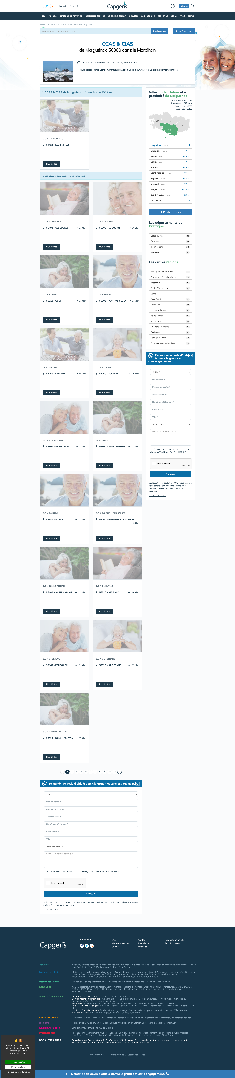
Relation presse (173, 943)
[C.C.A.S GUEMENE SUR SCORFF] (117, 490)
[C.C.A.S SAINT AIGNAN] (64, 563)
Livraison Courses (147, 998)
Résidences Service (49, 982)
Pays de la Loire (170, 337)
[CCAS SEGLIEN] (64, 344)
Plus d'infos (51, 164)
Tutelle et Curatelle (81, 991)
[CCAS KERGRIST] (117, 417)
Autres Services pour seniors (104, 1012)
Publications (102, 967)
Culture (113, 967)
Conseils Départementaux (148, 986)
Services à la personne (142, 16)
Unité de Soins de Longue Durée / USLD (92, 974)
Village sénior (98, 1017)
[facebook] (42, 6)
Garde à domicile (128, 998)
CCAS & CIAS (107, 996)
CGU (114, 939)
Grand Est (170, 304)
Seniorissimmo (79, 1040)
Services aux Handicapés (104, 1001)
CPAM (83, 989)
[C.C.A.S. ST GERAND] (117, 636)
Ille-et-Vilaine (170, 247)
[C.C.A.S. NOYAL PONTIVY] (64, 709)
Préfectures (168, 986)
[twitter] (47, 6)
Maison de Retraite (81, 972)
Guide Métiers (106, 1027)
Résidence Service (95, 16)
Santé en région (97, 986)
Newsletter (75, 6)
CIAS (96, 989)
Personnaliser (18, 1067)
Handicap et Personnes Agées (180, 964)
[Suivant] (119, 772)
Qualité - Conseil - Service (113, 1032)
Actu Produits (157, 964)
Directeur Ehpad (142, 976)
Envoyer (91, 893)
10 (109, 771)
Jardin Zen (171, 1022)
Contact (62, 6)
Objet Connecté (169, 1035)
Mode (105, 1022)
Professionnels (47, 1033)
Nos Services (78, 1035)
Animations (173, 974)
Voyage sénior (125, 1022)
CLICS (104, 989)
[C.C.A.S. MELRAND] (117, 563)
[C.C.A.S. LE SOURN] (117, 198)
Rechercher (159, 31)
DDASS (188, 986)
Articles (85, 964)
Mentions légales (120, 943)
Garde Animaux (108, 1010)
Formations (92, 1027)
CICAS (126, 996)
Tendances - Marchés (97, 1035)
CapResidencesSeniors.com (120, 1040)
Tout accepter (18, 1061)
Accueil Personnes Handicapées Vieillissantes (172, 972)
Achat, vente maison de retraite (144, 1035)
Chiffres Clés (113, 976)
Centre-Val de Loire (170, 288)
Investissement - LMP (152, 1032)
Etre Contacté (183, 31)
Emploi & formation (49, 1028)
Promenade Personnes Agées (165, 1005)
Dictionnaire (127, 976)
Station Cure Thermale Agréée (149, 1022)
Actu (42, 16)
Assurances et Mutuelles (120, 989)
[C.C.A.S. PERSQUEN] (64, 636)
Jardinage (122, 1010)
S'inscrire (184, 6)
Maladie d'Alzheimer (102, 972)
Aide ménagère (110, 998)
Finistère (170, 241)
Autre (155, 976)
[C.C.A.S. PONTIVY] (117, 271)
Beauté (113, 1022)
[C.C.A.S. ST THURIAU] (64, 417)
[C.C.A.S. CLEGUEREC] (64, 198)
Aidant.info (103, 1042)
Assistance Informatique (123, 1003)
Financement (134, 1032)
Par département (92, 981)
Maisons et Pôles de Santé (136, 1042)
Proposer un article (174, 939)
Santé (92, 967)
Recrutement (92, 1032)
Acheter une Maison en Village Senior (151, 981)
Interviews (95, 964)
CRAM (75, 989)
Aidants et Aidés (140, 964)
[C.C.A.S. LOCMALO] (117, 344)
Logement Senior (117, 16)
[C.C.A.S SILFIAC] (64, 490)
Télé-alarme (180, 1010)
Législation (100, 976)
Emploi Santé (78, 1027)
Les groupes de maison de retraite (130, 974)
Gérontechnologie (118, 1035)
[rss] (52, 6)
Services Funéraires (130, 1012)
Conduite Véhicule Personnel (134, 1005)
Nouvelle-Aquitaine (170, 326)
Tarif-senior (115, 1042)
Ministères (83, 986)
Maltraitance (175, 989)
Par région (77, 981)
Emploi (191, 16)
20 (114, 771)
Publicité (142, 946)
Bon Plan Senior (80, 967)
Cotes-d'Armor (170, 235)
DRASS (179, 986)
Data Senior (124, 967)
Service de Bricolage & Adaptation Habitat (151, 1010)
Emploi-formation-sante (84, 1042)
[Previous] (62, 772)
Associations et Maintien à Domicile (156, 1003)
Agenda (53, 16)
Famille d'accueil (157, 974)
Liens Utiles (45, 987)
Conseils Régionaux (124, 986)
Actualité (44, 965)
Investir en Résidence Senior (116, 981)
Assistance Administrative (96, 1003)
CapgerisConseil (96, 1040)
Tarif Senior (95, 1022)
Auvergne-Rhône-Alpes (170, 271)
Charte (115, 946)
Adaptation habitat (181, 1017)
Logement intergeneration (157, 1017)
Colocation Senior (134, 1017)
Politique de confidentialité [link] (18, 1072)
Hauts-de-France (170, 310)
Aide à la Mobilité (109, 1005)
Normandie (170, 321)
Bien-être (163, 16)
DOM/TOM (169, 299)
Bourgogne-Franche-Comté (170, 277)
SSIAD (122, 1001)
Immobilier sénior (115, 1017)
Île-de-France (170, 315)
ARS (74, 986)
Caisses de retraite (143, 989)
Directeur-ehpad (143, 1040)
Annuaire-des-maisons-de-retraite (170, 1040)
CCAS (90, 989)
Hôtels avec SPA (80, 1022)
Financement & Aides (82, 976)
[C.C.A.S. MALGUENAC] (64, 116)
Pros (182, 16)
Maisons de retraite (71, 16)
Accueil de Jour (122, 972)
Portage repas (165, 998)
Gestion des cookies (136, 1054)
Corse (153, 293)
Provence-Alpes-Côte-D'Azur (170, 343)
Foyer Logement (139, 972)
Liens (174, 16)
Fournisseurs (78, 1032)
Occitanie (170, 332)
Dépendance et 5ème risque (116, 964)
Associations (160, 989)
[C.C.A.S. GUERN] (64, 271)
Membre (174, 6)
